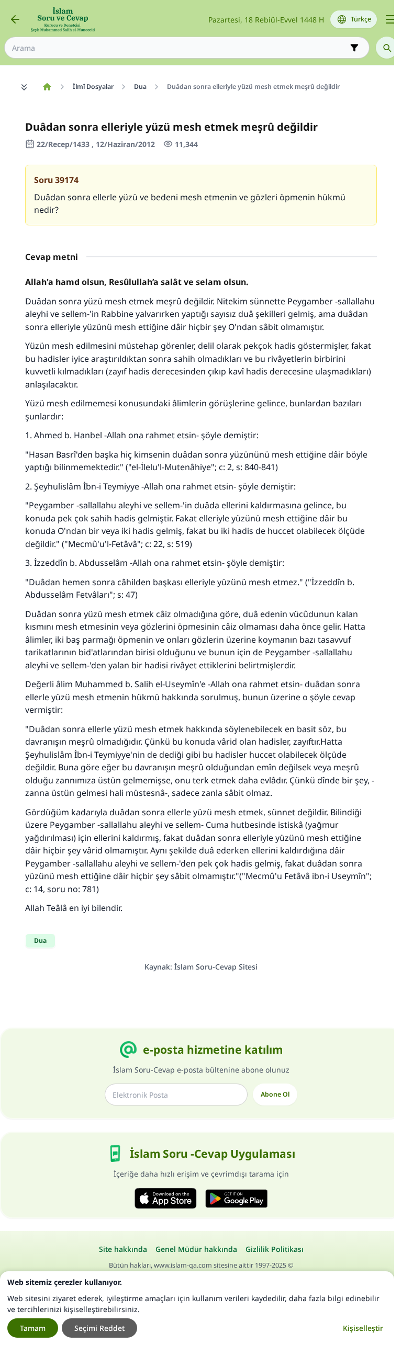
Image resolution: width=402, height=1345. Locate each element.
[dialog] (197, 1308)
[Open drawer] (390, 19)
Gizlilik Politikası (274, 1249)
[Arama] (387, 48)
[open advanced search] (354, 47)
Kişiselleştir (363, 1328)
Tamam (33, 1328)
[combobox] (179, 47)
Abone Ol (275, 1094)
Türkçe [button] (361, 19)
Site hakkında (123, 1249)
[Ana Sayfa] (47, 86)
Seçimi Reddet (99, 1328)
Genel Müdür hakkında (196, 1249)
